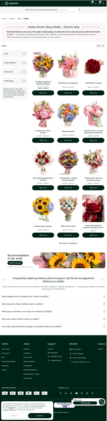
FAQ (3, 357)
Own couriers (77, 349)
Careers (100, 349)
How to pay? (6, 349)
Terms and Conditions (9, 361)
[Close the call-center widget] (72, 398)
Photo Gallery (28, 378)
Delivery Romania (29, 361)
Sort (98, 46)
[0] (91, 3)
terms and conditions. (38, 406)
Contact (50, 349)
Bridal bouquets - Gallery (32, 374)
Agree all (40, 416)
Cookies (4, 370)
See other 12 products (68, 243)
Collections (27, 353)
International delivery (30, 370)
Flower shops (28, 357)
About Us (26, 349)
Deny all (14, 416)
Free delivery (28, 365)
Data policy (5, 365)
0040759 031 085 (56, 356)
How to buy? (6, 353)
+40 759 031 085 (85, 403)
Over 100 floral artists (79, 358)
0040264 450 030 (56, 360)
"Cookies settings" (9, 410)
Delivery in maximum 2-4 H (81, 362)
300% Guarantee (78, 353)
